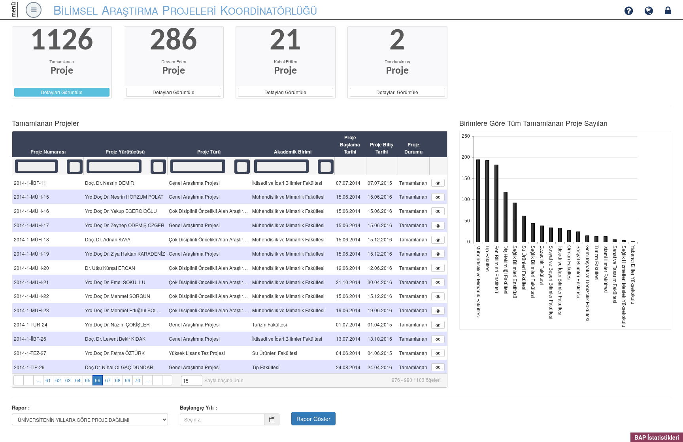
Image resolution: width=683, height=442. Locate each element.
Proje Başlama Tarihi (350, 144)
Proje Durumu (413, 148)
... (38, 380)
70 (137, 380)
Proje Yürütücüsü (125, 151)
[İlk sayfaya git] (18, 380)
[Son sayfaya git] (167, 380)
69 (127, 380)
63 (68, 380)
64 (78, 380)
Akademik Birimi (292, 151)
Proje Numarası (48, 151)
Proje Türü (209, 151)
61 (48, 380)
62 (58, 380)
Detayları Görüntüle (62, 92)
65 (88, 380)
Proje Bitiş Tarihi (381, 148)
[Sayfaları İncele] (28, 380)
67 (108, 380)
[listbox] (75, 166)
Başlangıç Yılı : (198, 407)
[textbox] (36, 166)
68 (118, 380)
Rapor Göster (313, 419)
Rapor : (21, 407)
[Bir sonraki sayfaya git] (157, 380)
